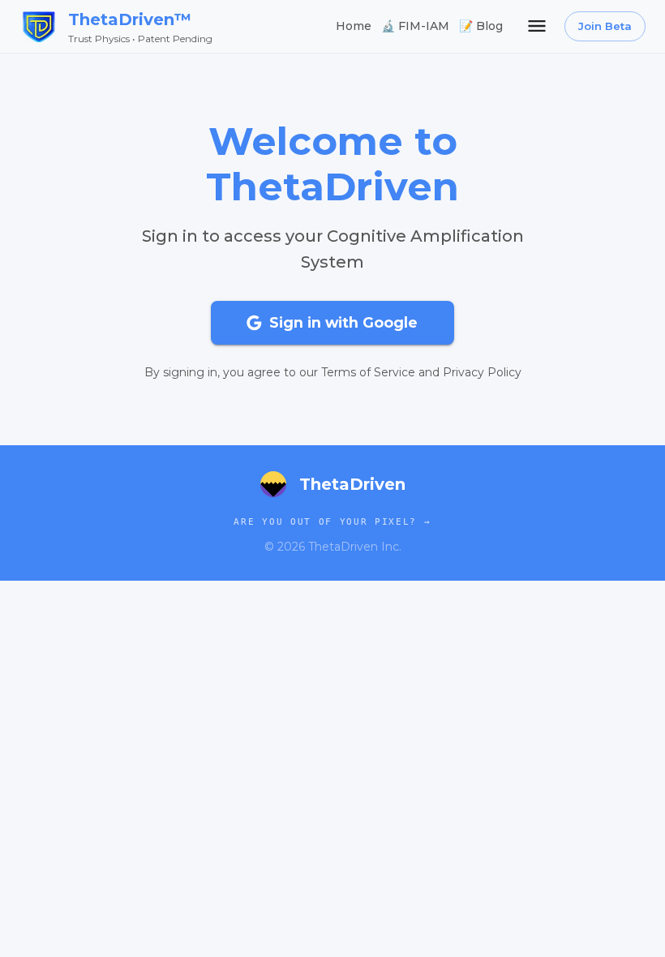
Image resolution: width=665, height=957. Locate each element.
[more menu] (537, 26)
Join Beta (605, 25)
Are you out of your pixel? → (332, 522)
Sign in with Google (343, 322)
